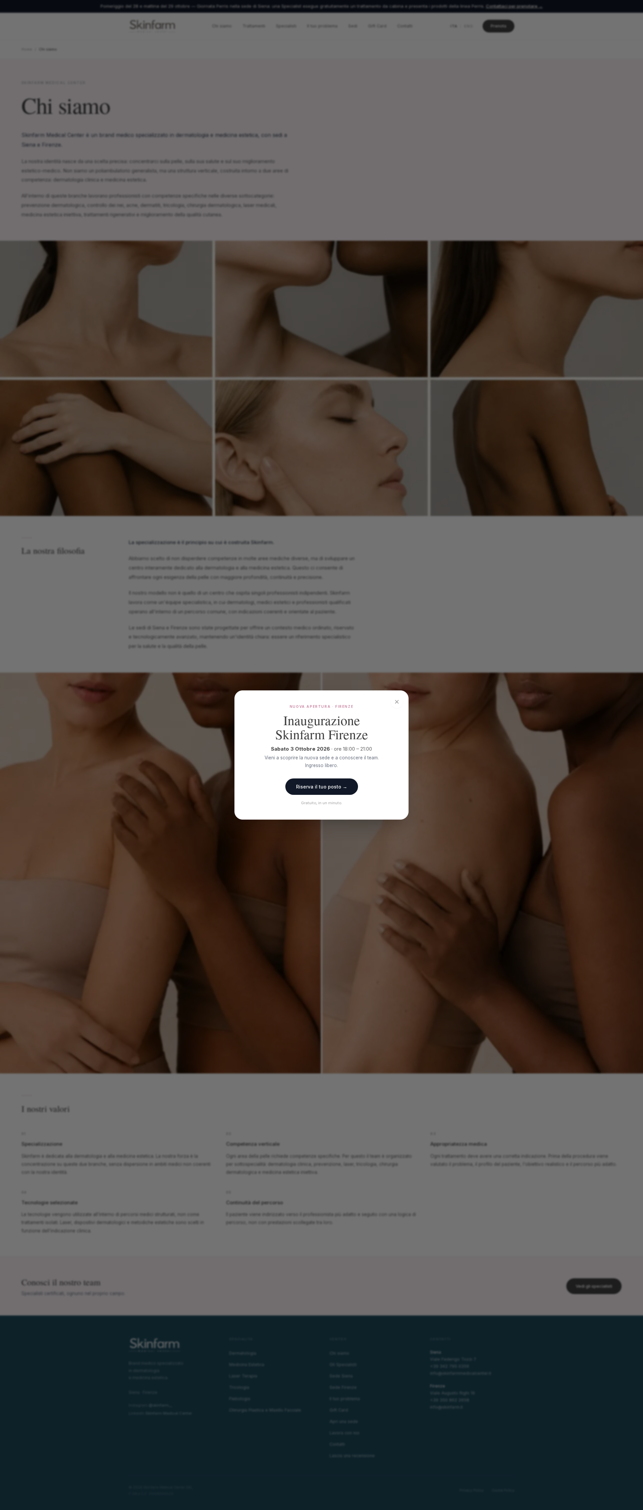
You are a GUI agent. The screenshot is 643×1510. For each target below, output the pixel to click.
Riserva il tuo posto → (321, 786)
